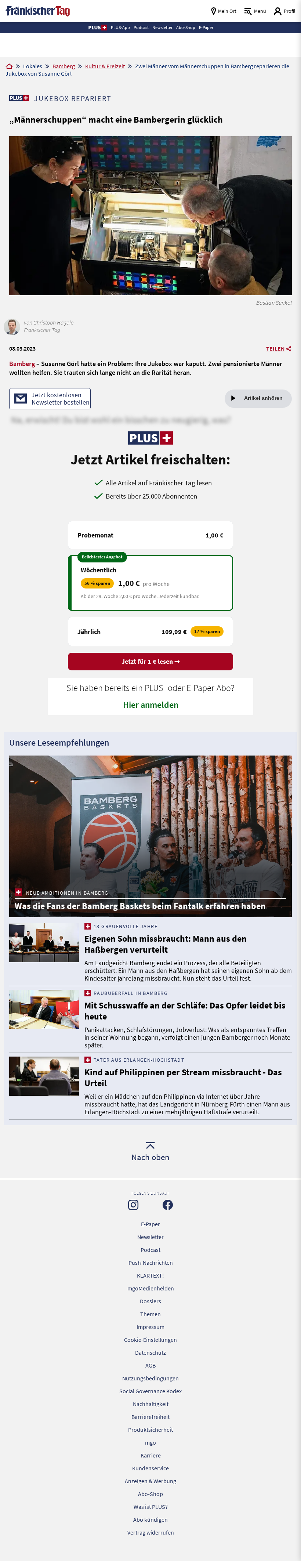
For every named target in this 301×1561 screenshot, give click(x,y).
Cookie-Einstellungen (150, 1339)
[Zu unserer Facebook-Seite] (167, 1204)
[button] (97, 27)
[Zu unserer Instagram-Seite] (133, 1204)
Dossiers (150, 1301)
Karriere (151, 1455)
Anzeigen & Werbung (150, 1481)
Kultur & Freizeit (105, 66)
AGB (150, 1365)
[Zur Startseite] (9, 66)
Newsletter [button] (162, 27)
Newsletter (150, 1237)
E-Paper (150, 1224)
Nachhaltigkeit (150, 1404)
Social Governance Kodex (150, 1391)
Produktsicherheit (150, 1429)
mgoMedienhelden (150, 1288)
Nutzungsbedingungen (150, 1378)
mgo (150, 1442)
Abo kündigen (150, 1519)
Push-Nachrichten (150, 1262)
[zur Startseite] (38, 10)
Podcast (150, 1249)
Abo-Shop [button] (185, 27)
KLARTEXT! (150, 1275)
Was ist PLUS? (151, 1506)
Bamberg (63, 66)
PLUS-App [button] (120, 27)
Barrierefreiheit (150, 1416)
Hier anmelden (150, 704)
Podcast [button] (141, 27)
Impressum (150, 1326)
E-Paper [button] (206, 27)
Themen (150, 1314)
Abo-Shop (150, 1493)
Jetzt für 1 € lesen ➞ (151, 661)
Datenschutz (150, 1352)
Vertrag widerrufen (150, 1532)
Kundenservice (150, 1468)
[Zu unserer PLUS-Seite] (19, 98)
